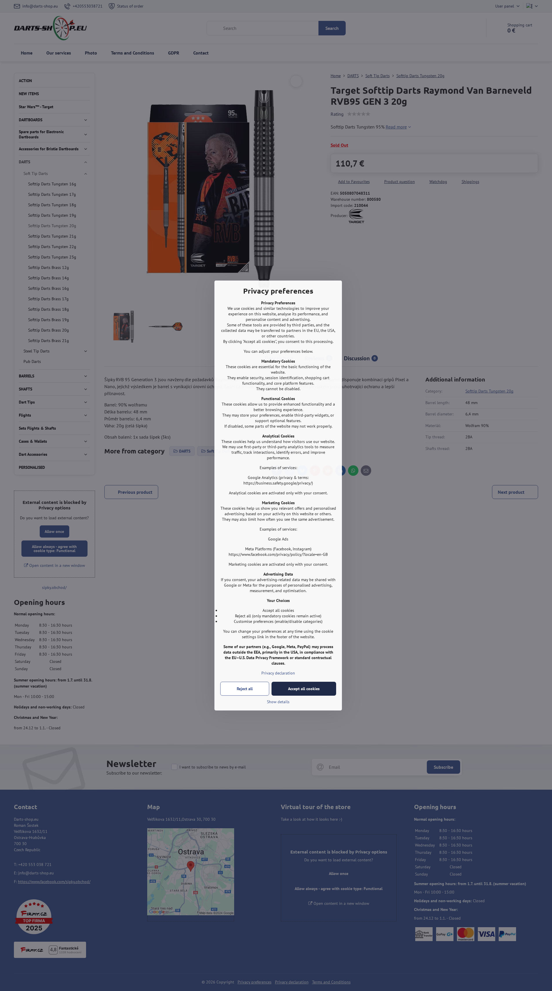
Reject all (245, 688)
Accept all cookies (304, 688)
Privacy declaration (278, 673)
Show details (278, 701)
